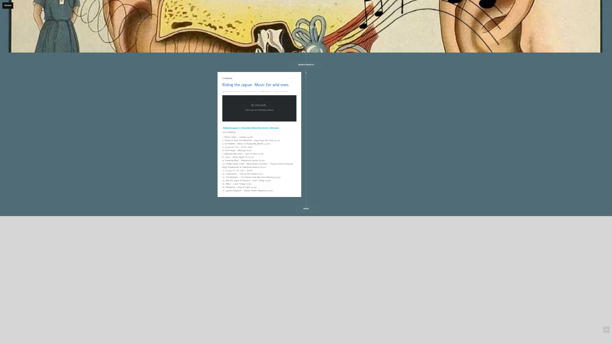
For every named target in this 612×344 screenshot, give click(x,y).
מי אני (291, 4)
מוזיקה (313, 4)
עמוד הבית (279, 4)
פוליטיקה (326, 4)
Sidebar (7, 5)
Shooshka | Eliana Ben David (254, 128)
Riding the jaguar (230, 128)
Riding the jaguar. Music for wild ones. (256, 84)
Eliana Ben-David (232, 91)
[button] (336, 4)
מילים (301, 4)
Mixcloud (274, 128)
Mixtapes (265, 91)
